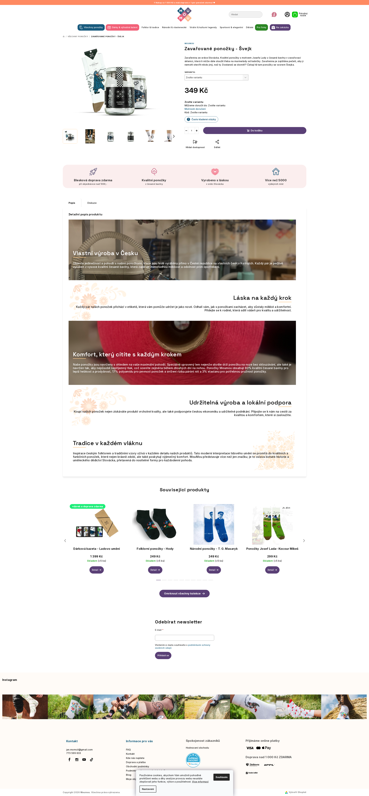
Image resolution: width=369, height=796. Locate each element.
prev (65, 540)
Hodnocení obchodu (197, 747)
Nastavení (148, 789)
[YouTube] (84, 759)
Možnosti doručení (195, 108)
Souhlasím (221, 777)
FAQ (128, 749)
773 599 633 (73, 753)
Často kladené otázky (202, 119)
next (304, 540)
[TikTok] (91, 759)
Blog (128, 774)
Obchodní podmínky (137, 766)
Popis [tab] (72, 202)
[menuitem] (91, 27)
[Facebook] (69, 759)
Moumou (189, 43)
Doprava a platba (136, 762)
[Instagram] (77, 759)
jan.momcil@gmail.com (79, 749)
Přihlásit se (163, 655)
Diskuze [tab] (92, 202)
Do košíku (256, 130)
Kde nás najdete (135, 758)
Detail (95, 570)
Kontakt (130, 753)
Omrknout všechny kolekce (182, 593)
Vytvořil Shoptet (297, 792)
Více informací (200, 781)
